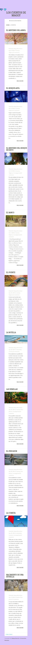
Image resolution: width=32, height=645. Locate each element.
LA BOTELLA (11, 332)
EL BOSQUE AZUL (13, 88)
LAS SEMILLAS (12, 389)
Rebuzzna (7, 640)
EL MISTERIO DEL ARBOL (16, 30)
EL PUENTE (10, 272)
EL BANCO (10, 212)
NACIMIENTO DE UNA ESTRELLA (14, 576)
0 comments (16, 52)
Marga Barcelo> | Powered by (19, 638)
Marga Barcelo (17, 48)
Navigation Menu (16, 20)
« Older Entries (8, 634)
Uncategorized (16, 173)
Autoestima (18, 349)
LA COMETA (11, 513)
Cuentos (17, 50)
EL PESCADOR (11, 451)
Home (8, 25)
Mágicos (11, 52)
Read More (20, 81)
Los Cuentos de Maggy (16, 14)
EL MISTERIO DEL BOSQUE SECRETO (16, 149)
